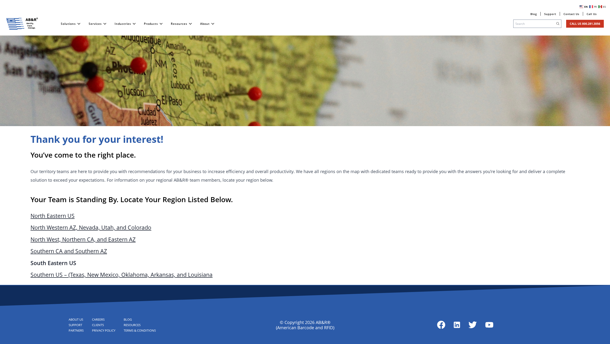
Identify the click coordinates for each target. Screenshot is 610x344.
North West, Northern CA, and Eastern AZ (83, 239)
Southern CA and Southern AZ (68, 251)
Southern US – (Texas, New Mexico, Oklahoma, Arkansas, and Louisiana (121, 274)
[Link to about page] (441, 325)
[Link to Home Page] (22, 24)
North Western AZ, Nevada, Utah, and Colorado (90, 227)
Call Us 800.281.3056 (585, 24)
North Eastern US (52, 216)
